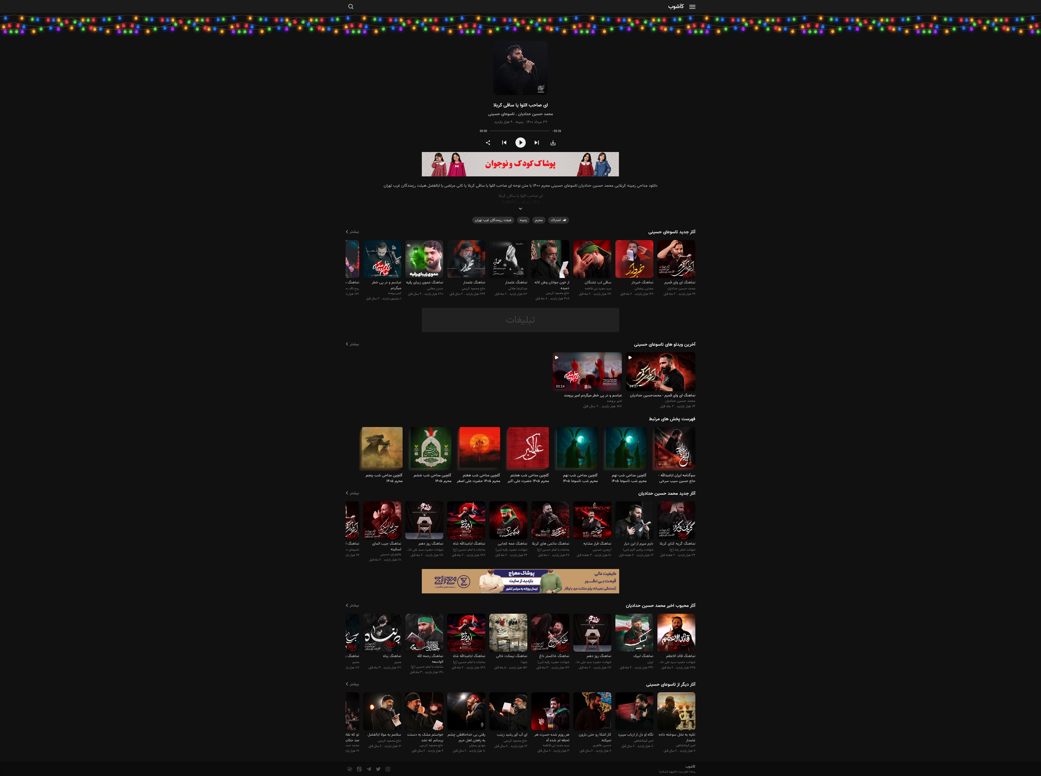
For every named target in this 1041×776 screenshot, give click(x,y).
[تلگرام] (368, 769)
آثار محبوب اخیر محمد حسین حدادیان (660, 605)
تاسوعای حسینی (501, 114)
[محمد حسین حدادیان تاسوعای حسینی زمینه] (520, 68)
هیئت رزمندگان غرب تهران (493, 220)
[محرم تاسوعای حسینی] (626, 449)
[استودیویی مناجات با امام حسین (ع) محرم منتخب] (424, 633)
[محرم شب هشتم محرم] (528, 449)
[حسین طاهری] (592, 712)
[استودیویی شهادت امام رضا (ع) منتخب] (676, 521)
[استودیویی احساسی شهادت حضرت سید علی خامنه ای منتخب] (424, 521)
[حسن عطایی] (424, 259)
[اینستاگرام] (387, 769)
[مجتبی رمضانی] (634, 259)
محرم (539, 220)
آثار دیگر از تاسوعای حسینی (670, 684)
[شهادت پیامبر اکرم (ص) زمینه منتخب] (634, 521)
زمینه (519, 122)
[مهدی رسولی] (466, 712)
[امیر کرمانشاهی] (676, 712)
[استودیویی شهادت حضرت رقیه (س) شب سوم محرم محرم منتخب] (550, 633)
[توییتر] (378, 769)
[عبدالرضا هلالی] (508, 259)
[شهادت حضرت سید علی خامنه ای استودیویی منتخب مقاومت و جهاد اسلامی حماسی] (676, 633)
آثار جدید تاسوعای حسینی (671, 232)
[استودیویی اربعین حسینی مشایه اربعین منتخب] (592, 521)
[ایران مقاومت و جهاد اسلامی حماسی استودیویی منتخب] (634, 633)
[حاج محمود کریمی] (550, 259)
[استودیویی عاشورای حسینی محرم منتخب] (382, 521)
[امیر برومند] (382, 259)
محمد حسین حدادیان (535, 114)
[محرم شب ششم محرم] (431, 449)
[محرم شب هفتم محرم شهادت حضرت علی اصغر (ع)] (480, 449)
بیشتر (354, 232)
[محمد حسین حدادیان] (676, 259)
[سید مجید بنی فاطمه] (592, 259)
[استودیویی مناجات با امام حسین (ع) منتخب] (466, 521)
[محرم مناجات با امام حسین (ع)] (675, 449)
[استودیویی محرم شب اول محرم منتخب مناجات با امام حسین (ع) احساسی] (382, 633)
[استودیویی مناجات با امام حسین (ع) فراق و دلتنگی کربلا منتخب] (550, 521)
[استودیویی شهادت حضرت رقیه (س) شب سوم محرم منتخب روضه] (508, 521)
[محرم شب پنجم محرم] (382, 449)
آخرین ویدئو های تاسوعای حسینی (664, 344)
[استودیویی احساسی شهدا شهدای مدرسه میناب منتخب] (508, 633)
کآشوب (676, 7)
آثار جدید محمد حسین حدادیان (666, 493)
